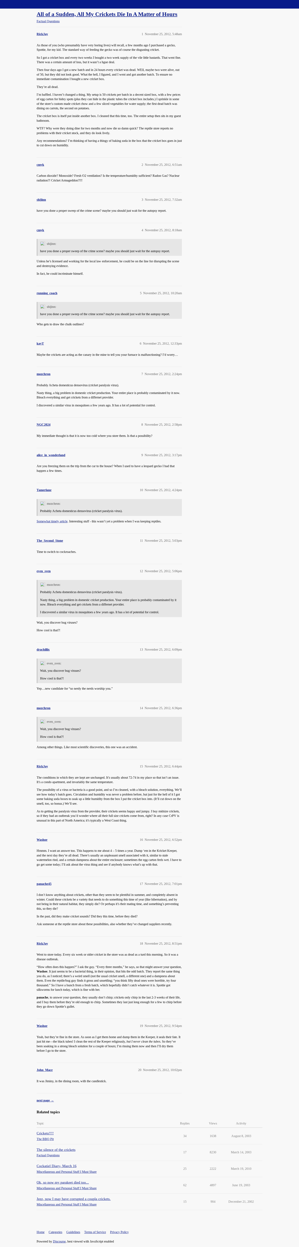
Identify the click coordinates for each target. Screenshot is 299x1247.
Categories (55, 1232)
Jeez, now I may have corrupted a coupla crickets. (74, 1199)
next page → (45, 1100)
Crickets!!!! (45, 1133)
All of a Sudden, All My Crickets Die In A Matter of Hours (107, 14)
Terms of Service (95, 1232)
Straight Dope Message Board (21, 4)
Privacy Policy (119, 1232)
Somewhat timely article (52, 521)
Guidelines (73, 1232)
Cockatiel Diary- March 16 (56, 1166)
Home (41, 1232)
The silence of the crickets (56, 1150)
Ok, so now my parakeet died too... (63, 1182)
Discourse (59, 1241)
